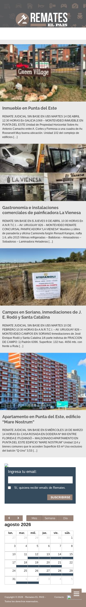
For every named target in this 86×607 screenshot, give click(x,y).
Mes (34, 518)
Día (65, 518)
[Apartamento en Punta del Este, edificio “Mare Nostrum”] (43, 382)
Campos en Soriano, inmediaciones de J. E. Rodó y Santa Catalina (42, 315)
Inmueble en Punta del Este (29, 108)
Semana (50, 518)
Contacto (59, 597)
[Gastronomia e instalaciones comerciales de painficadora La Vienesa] (43, 173)
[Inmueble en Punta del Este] (43, 73)
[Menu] (76, 594)
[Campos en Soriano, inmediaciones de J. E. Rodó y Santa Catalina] (43, 277)
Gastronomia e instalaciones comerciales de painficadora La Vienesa (41, 210)
